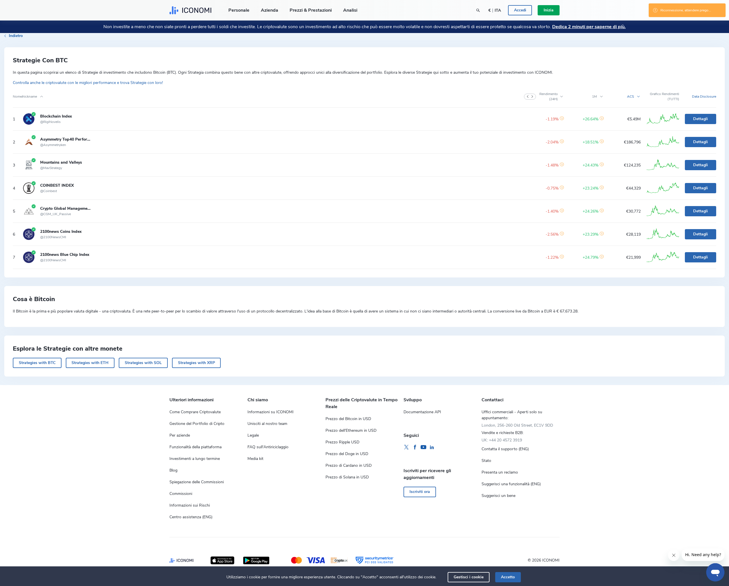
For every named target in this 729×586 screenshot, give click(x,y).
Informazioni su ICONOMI (270, 412)
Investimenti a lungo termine (194, 458)
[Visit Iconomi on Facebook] (415, 447)
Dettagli (700, 119)
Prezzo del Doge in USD (346, 454)
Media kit (255, 458)
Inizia (549, 10)
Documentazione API (422, 412)
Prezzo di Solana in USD (347, 477)
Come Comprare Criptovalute (195, 412)
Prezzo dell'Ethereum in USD (350, 430)
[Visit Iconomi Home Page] (190, 10)
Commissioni (180, 493)
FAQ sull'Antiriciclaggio (267, 447)
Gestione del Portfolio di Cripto (196, 423)
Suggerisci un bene (498, 495)
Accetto (508, 577)
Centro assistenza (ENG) (190, 517)
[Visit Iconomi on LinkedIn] (432, 447)
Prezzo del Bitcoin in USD (348, 418)
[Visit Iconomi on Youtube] (423, 447)
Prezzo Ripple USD (342, 442)
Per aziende (179, 435)
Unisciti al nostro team (267, 423)
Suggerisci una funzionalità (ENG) (511, 484)
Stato (486, 460)
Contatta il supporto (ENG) (505, 449)
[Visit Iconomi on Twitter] (406, 447)
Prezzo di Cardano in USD (348, 465)
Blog (173, 470)
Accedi (520, 10)
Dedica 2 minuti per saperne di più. (589, 27)
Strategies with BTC (37, 362)
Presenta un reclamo (500, 472)
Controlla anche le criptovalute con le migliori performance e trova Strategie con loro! (88, 82)
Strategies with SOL (143, 362)
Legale (253, 435)
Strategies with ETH (89, 362)
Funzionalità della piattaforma (195, 447)
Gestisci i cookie (469, 577)
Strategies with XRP (196, 362)
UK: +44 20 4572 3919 (502, 440)
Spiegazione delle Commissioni (196, 482)
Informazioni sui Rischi (189, 505)
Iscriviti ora (419, 491)
